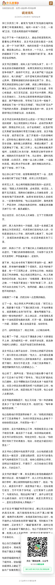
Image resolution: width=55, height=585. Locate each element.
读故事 (24, 8)
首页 (18, 8)
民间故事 (32, 8)
